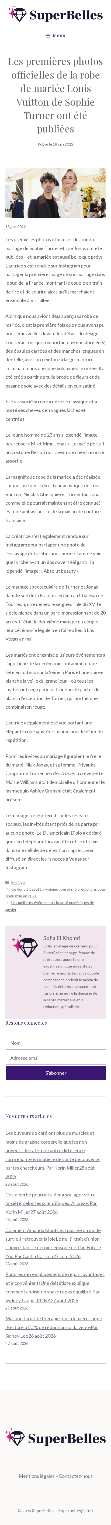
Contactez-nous (76, 1476)
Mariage (18, 882)
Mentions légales (37, 1476)
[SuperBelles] (55, 13)
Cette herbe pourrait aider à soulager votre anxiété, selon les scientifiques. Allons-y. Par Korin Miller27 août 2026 (51, 1203)
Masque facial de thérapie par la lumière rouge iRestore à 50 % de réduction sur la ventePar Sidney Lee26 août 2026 (53, 1327)
